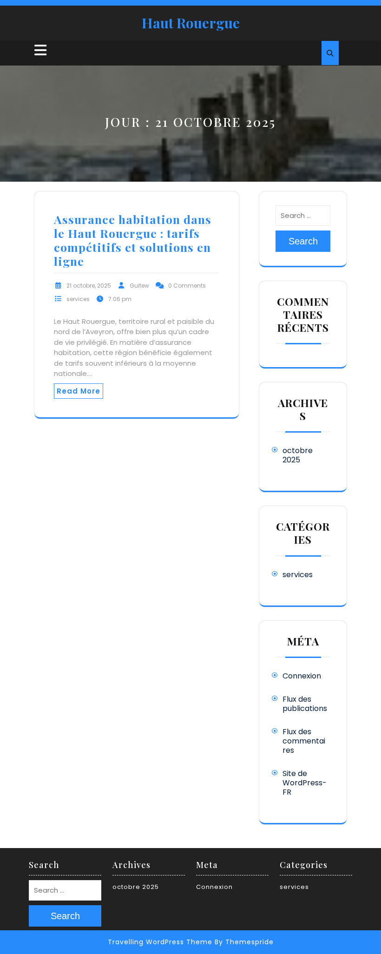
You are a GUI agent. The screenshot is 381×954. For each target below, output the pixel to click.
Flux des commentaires (303, 741)
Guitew (139, 285)
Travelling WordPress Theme (160, 942)
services (78, 299)
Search (303, 241)
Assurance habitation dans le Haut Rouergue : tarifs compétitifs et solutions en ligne (132, 240)
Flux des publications (304, 704)
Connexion (301, 676)
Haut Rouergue (191, 22)
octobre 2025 (297, 455)
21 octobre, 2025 (88, 285)
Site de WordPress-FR (304, 782)
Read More (78, 391)
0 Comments (187, 285)
